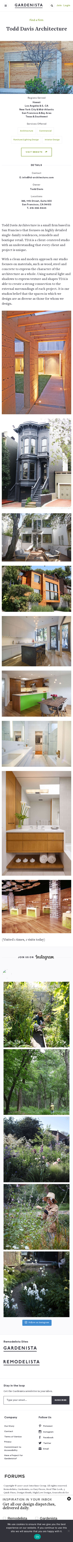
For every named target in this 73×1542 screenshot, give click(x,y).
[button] (52, 5)
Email (46, 1449)
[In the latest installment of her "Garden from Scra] (36, 1149)
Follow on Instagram (39, 1323)
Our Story (9, 1426)
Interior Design (52, 140)
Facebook (48, 1437)
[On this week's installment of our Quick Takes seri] (36, 1217)
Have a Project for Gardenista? (13, 1457)
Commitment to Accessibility (12, 1448)
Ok (37, 1536)
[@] (12, 973)
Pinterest (48, 1426)
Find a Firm (36, 20)
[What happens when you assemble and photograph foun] (36, 1082)
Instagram (48, 1432)
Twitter (47, 1443)
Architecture (26, 131)
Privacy (8, 1442)
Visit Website (34, 152)
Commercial (45, 131)
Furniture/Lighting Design (26, 140)
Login (66, 5)
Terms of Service (13, 1437)
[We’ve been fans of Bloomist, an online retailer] (36, 1014)
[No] (68, 1531)
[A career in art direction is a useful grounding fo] (36, 1284)
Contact (8, 1431)
